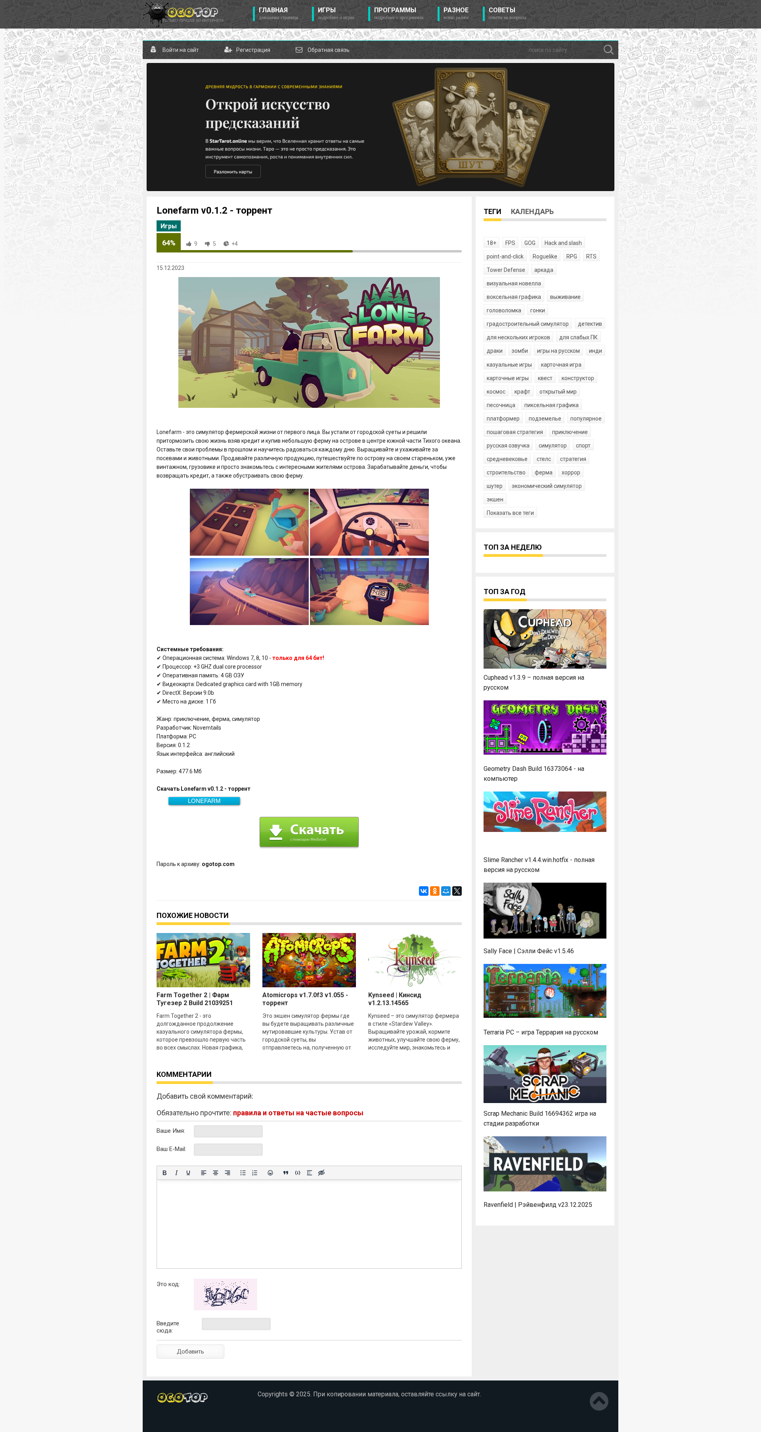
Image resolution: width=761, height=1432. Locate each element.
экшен (495, 499)
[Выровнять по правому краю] (227, 1173)
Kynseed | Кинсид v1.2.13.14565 (394, 999)
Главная (278, 13)
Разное (456, 13)
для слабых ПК (578, 337)
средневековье (507, 459)
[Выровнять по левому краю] (204, 1173)
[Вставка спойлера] (309, 1173)
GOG (529, 243)
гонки (537, 310)
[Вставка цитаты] (286, 1173)
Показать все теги (510, 513)
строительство (506, 472)
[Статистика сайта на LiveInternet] (173, 1419)
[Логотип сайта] (183, 14)
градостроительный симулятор (528, 324)
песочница (501, 405)
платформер (503, 418)
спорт (583, 445)
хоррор (571, 472)
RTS (591, 256)
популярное (586, 418)
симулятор (553, 445)
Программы (399, 13)
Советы (507, 13)
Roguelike (545, 256)
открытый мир (558, 391)
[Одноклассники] (435, 891)
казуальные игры (509, 364)
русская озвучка (508, 445)
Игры (336, 13)
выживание (565, 297)
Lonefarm (204, 800)
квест (545, 378)
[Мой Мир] (446, 891)
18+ (491, 243)
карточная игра (561, 364)
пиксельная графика (551, 405)
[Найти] (608, 50)
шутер (495, 486)
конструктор (578, 378)
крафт (522, 391)
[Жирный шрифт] (164, 1173)
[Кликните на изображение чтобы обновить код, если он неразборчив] (225, 1308)
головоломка (504, 310)
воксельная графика (514, 297)
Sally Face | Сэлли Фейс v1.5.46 (529, 951)
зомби (520, 351)
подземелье (545, 418)
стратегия (573, 459)
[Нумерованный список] (255, 1173)
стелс (544, 459)
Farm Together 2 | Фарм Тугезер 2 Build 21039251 (195, 999)
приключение (570, 432)
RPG (571, 256)
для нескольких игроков (518, 337)
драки (495, 351)
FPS (510, 243)
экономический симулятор (547, 486)
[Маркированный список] (243, 1173)
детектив (590, 324)
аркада (543, 270)
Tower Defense (506, 270)
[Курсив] (176, 1173)
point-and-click (505, 256)
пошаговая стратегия (515, 432)
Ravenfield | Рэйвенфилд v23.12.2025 (538, 1204)
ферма (544, 472)
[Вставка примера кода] (298, 1173)
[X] (457, 891)
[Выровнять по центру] (216, 1173)
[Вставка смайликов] (270, 1173)
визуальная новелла (514, 283)
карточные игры (508, 378)
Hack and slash (563, 243)
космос (496, 391)
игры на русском (558, 351)
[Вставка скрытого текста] (321, 1173)
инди (595, 351)
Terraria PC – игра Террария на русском (541, 1032)
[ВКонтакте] (423, 891)
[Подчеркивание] (188, 1173)
